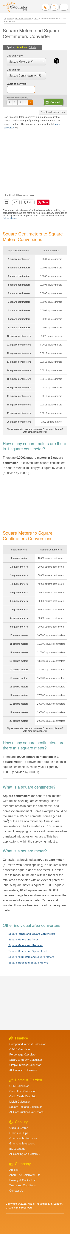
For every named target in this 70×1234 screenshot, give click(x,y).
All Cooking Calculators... (24, 1153)
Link (29, 202)
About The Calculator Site (24, 1174)
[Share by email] (6, 202)
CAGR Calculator (20, 1049)
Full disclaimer (10, 218)
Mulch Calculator (19, 1101)
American (21, 47)
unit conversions (23, 18)
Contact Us (16, 1190)
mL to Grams (17, 1148)
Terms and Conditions (22, 1185)
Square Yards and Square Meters (28, 962)
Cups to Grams (18, 1127)
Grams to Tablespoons (23, 1138)
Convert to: (13, 69)
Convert (55, 102)
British (32, 47)
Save (45, 202)
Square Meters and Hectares (25, 945)
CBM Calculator (19, 1085)
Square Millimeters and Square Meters (31, 956)
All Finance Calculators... (24, 1070)
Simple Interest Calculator (25, 1064)
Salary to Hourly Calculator (25, 1059)
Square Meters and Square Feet (27, 951)
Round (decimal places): (18, 97)
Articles (13, 1169)
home (10, 18)
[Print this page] (16, 202)
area (36, 18)
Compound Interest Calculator (27, 1044)
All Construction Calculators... (27, 1112)
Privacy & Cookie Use (22, 1180)
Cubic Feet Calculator (22, 1091)
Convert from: (15, 55)
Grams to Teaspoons (22, 1143)
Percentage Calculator (22, 1054)
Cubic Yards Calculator (23, 1096)
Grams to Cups (18, 1133)
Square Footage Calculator (25, 1106)
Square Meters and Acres (23, 939)
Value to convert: (17, 83)
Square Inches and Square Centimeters (31, 933)
